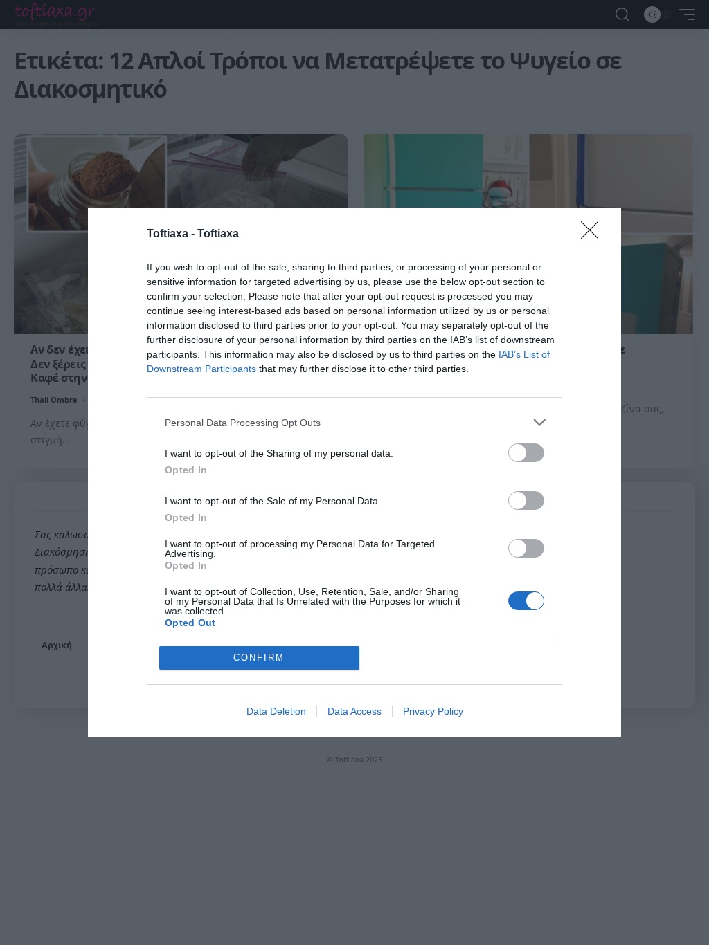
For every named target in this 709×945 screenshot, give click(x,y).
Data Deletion (276, 711)
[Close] (594, 234)
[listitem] (354, 422)
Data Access (354, 711)
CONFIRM (259, 657)
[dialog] (354, 472)
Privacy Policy (433, 711)
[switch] (526, 452)
